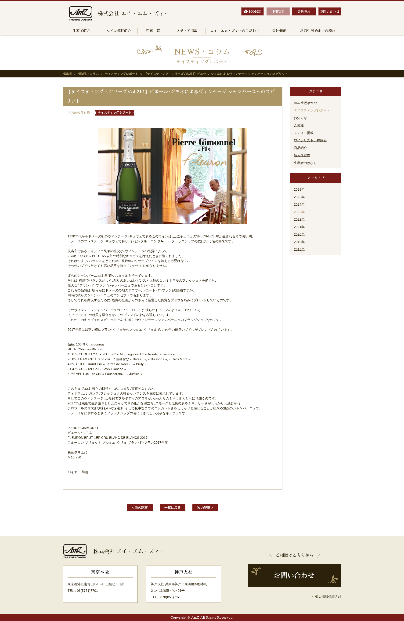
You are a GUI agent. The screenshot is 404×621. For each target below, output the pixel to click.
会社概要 (279, 31)
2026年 (299, 189)
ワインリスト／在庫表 (310, 140)
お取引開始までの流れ (317, 31)
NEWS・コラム (88, 74)
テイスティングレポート (121, 74)
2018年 (299, 249)
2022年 (299, 219)
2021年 (299, 227)
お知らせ (300, 118)
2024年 (299, 204)
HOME (67, 74)
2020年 (299, 234)
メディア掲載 (186, 31)
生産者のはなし (305, 163)
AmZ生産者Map (305, 103)
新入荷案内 (302, 155)
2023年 (299, 212)
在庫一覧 (153, 31)
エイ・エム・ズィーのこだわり (234, 31)
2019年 (299, 242)
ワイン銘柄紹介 (119, 31)
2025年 (299, 197)
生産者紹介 (81, 31)
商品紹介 (300, 148)
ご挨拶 (299, 125)
